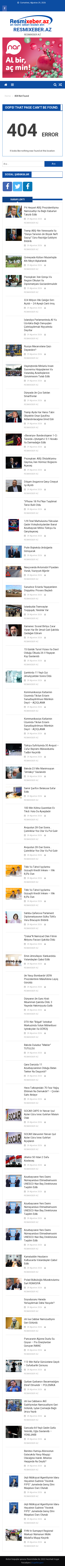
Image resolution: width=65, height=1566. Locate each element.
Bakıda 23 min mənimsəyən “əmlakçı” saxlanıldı (39, 770)
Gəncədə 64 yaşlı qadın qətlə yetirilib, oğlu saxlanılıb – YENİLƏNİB (40, 1431)
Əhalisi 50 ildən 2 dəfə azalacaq (36, 1159)
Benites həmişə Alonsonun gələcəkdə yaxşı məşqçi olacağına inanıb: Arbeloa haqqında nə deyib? (38, 1456)
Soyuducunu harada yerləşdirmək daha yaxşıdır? (39, 1301)
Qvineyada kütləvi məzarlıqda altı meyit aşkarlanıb (40, 259)
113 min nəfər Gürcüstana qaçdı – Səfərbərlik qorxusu (41, 1363)
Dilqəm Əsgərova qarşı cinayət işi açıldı (41, 483)
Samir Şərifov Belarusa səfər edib (40, 790)
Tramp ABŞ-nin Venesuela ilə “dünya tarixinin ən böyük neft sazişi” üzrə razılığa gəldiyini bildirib (41, 236)
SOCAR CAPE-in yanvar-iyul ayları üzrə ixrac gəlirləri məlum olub (41, 1114)
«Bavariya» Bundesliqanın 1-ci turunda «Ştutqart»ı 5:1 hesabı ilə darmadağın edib (41, 439)
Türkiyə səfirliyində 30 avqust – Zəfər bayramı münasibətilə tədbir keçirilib (41, 749)
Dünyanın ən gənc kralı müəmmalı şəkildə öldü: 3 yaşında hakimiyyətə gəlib (38, 1002)
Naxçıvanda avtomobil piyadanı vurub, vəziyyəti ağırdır (41, 569)
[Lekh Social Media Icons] (7, 186)
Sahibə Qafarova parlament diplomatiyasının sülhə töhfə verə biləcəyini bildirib (40, 917)
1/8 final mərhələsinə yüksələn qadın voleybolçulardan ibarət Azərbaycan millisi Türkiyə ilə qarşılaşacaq (41, 526)
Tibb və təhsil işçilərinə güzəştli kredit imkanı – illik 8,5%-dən (39, 870)
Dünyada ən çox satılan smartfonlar (37, 394)
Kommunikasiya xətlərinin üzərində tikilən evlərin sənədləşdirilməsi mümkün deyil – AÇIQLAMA (38, 697)
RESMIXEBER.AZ (32, 30)
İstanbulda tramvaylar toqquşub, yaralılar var (36, 608)
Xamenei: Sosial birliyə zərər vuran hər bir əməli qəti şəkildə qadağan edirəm (41, 630)
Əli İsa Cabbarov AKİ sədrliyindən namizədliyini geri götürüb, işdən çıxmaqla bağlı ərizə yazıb (41, 1406)
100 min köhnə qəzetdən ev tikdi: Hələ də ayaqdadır (39, 809)
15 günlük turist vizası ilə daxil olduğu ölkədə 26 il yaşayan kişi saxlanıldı (41, 653)
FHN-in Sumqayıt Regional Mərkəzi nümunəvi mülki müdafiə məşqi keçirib (38, 1534)
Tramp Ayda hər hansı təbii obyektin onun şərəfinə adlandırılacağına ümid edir (39, 416)
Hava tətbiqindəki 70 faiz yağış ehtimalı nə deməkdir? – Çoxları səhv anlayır (41, 1091)
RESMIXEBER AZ (31, 223)
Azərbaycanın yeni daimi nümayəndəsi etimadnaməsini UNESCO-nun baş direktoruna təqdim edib (40, 1182)
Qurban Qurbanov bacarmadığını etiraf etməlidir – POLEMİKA (41, 1383)
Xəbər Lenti (17, 199)
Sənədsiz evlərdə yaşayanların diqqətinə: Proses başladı (40, 588)
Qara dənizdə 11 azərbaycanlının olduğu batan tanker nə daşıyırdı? (40, 1068)
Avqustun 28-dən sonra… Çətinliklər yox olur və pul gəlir (41, 829)
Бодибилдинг (38, 1563)
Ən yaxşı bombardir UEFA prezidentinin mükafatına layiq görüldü (41, 979)
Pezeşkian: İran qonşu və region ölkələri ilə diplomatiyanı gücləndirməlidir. (40, 280)
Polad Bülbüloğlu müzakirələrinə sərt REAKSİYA (41, 1281)
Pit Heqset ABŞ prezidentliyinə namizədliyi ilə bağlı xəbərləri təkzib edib (41, 211)
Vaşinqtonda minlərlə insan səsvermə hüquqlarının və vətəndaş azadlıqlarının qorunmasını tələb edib (38, 371)
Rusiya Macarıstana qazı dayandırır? (37, 348)
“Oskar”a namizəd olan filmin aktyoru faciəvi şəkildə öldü (40, 938)
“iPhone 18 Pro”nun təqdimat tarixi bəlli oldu (40, 503)
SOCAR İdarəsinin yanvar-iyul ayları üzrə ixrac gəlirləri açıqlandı (40, 1138)
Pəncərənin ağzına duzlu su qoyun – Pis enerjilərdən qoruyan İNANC (39, 1342)
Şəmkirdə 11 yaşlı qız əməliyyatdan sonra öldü (37, 674)
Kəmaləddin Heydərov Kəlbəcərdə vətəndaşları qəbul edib (40, 1260)
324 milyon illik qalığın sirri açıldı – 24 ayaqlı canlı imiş (39, 302)
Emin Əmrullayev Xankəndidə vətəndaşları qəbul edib (40, 957)
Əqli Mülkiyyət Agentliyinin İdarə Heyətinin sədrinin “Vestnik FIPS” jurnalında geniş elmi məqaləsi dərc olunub (41, 1483)
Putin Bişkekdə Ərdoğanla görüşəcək (38, 549)
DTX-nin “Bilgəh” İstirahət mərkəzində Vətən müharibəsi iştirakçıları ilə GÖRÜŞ (40, 1025)
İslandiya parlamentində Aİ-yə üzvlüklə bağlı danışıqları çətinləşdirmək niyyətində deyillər (40, 325)
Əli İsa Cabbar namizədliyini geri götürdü (39, 1321)
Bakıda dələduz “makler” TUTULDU (37, 1046)
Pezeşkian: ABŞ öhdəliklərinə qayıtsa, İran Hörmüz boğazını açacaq (40, 462)
